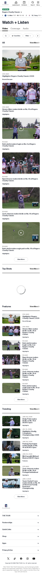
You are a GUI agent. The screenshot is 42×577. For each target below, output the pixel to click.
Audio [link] (26, 28)
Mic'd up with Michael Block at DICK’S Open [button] (30, 457)
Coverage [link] (15, 28)
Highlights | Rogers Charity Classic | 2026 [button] (18, 76)
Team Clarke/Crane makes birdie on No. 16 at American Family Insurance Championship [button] (31, 484)
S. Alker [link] (10, 15)
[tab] (5, 29)
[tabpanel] (21, 267)
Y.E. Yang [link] (35, 15)
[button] (6, 36)
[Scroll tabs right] (38, 36)
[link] (5, 3)
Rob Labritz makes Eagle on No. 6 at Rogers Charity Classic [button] (19, 145)
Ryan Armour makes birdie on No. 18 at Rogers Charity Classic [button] (20, 180)
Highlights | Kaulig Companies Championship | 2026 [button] (30, 433)
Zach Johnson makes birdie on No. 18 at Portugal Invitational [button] (30, 470)
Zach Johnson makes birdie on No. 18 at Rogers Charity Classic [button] (20, 214)
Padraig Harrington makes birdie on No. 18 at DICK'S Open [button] (30, 445)
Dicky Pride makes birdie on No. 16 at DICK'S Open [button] (29, 420)
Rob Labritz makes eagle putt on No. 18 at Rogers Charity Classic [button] (21, 249)
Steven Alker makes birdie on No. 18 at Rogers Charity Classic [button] (20, 110)
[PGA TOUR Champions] (6, 506)
